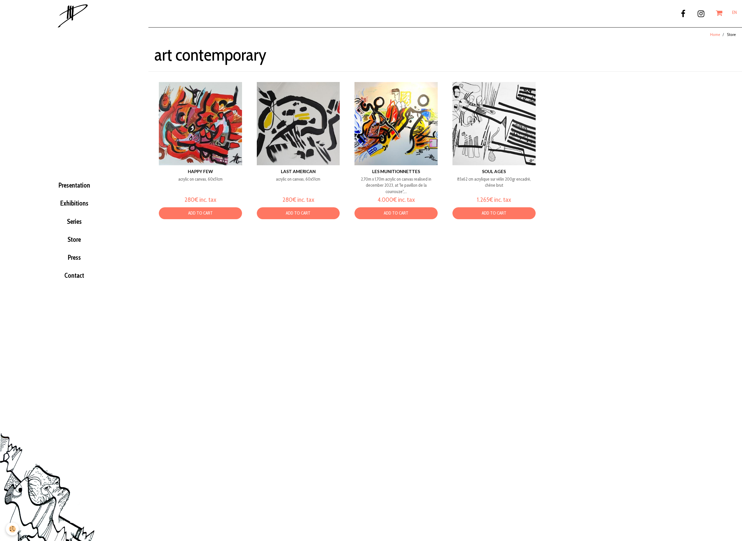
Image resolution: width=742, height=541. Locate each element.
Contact (74, 275)
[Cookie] (12, 528)
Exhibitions (74, 203)
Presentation (74, 185)
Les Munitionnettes (396, 171)
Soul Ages (494, 171)
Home (715, 34)
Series (74, 221)
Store (74, 239)
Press (74, 257)
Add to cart (200, 213)
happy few (200, 171)
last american (298, 171)
